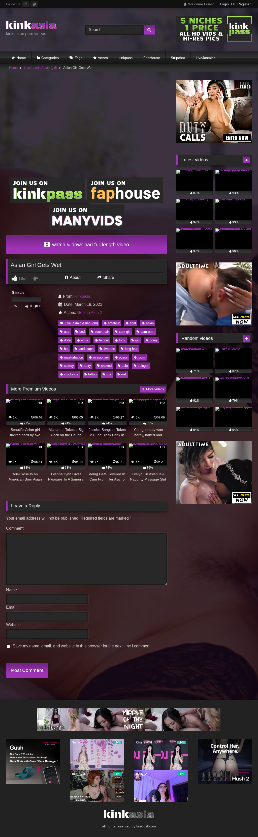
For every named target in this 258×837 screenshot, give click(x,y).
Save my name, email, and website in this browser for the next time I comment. (82, 646)
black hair (102, 332)
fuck (122, 340)
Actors (103, 58)
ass (66, 332)
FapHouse (151, 58)
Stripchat (178, 58)
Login (224, 4)
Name (12, 590)
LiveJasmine (206, 58)
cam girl (125, 332)
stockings (71, 374)
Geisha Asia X (90, 312)
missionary (101, 357)
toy (109, 374)
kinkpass (126, 58)
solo (125, 366)
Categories (50, 58)
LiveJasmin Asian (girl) (40, 68)
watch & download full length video (90, 244)
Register (244, 4)
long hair (131, 349)
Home (21, 58)
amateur (114, 323)
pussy (123, 357)
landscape (86, 349)
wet (123, 374)
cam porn (147, 332)
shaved (106, 366)
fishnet (104, 340)
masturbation (73, 357)
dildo (67, 340)
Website (13, 624)
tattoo (92, 374)
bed (82, 332)
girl (137, 340)
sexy (87, 366)
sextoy (69, 366)
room (141, 357)
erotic (85, 340)
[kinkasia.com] (40, 26)
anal (133, 323)
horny (154, 340)
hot (66, 349)
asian (150, 323)
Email (12, 607)
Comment (14, 528)
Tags (78, 58)
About (74, 277)
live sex (109, 349)
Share (108, 277)
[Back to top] (242, 822)
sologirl (143, 366)
